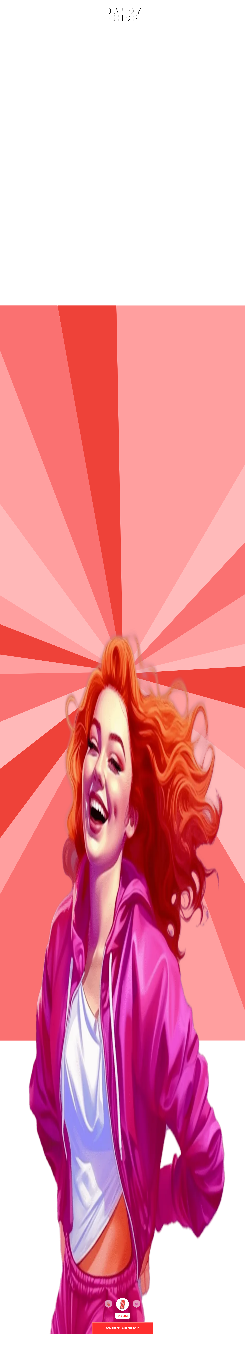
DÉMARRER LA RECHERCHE (122, 1328)
